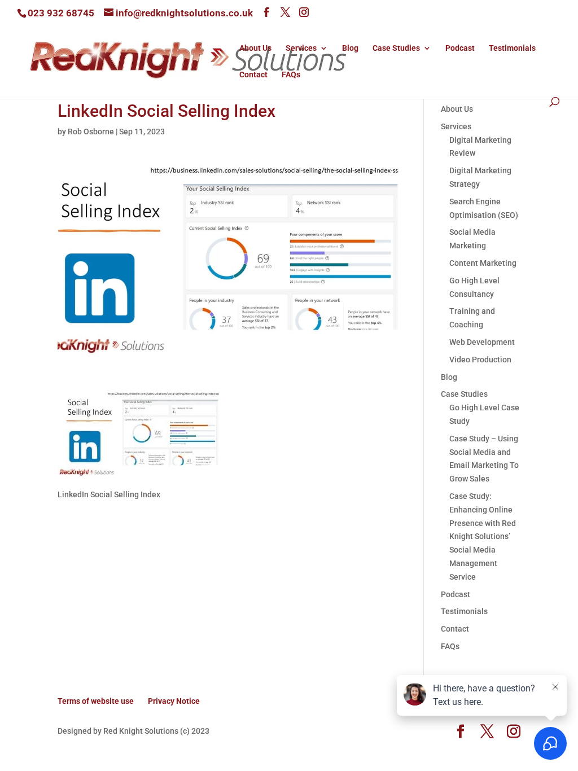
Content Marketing (482, 263)
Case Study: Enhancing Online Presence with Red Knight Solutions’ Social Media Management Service (482, 536)
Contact (253, 75)
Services (301, 48)
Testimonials (512, 48)
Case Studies (396, 48)
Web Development (482, 342)
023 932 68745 (61, 13)
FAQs (291, 75)
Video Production (480, 359)
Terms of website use (96, 701)
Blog (350, 48)
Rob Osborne (91, 131)
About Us (255, 48)
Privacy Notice (174, 701)
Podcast (460, 48)
